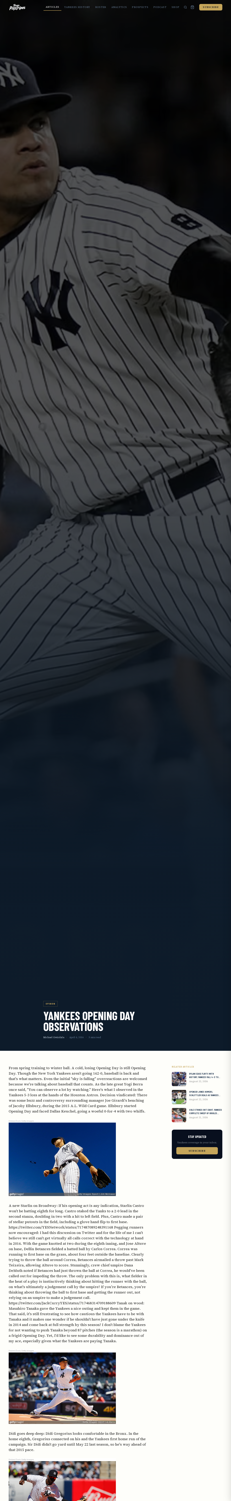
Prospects (140, 7)
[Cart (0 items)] (192, 7)
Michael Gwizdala (53, 1037)
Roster (100, 7)
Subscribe (211, 7)
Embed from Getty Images (21, 1121)
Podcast (160, 7)
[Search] (185, 7)
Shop (175, 7)
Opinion (50, 1003)
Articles (52, 6)
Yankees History (77, 7)
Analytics (119, 7)
